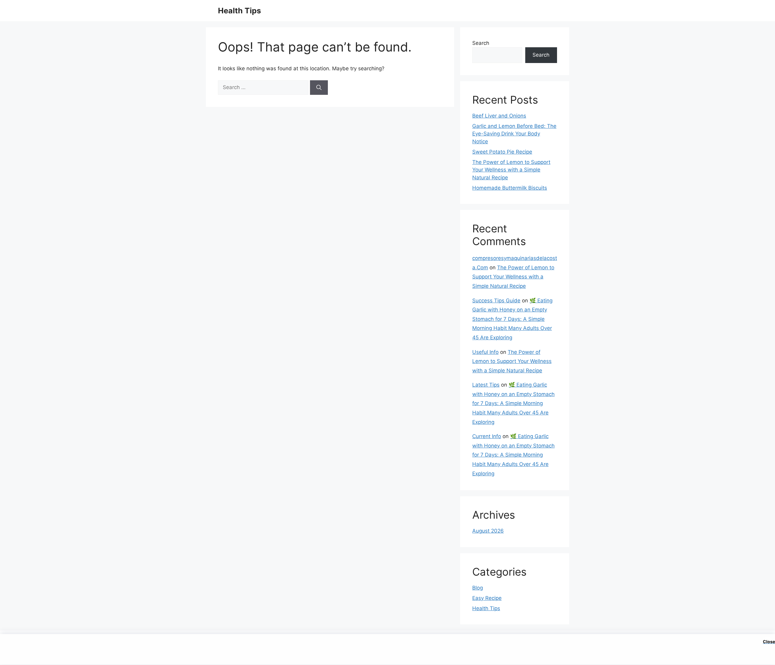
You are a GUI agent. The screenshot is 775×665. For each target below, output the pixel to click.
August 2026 (488, 531)
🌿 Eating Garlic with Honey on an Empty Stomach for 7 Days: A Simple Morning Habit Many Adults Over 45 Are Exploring (512, 319)
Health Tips (239, 10)
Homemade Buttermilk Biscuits (509, 188)
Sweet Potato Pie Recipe (502, 152)
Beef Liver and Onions (499, 116)
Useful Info (485, 352)
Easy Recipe (487, 598)
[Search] (319, 87)
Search (480, 43)
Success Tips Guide (496, 301)
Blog (477, 588)
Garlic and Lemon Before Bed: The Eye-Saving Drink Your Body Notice (514, 134)
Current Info (486, 436)
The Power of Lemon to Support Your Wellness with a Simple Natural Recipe (511, 170)
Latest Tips (486, 385)
